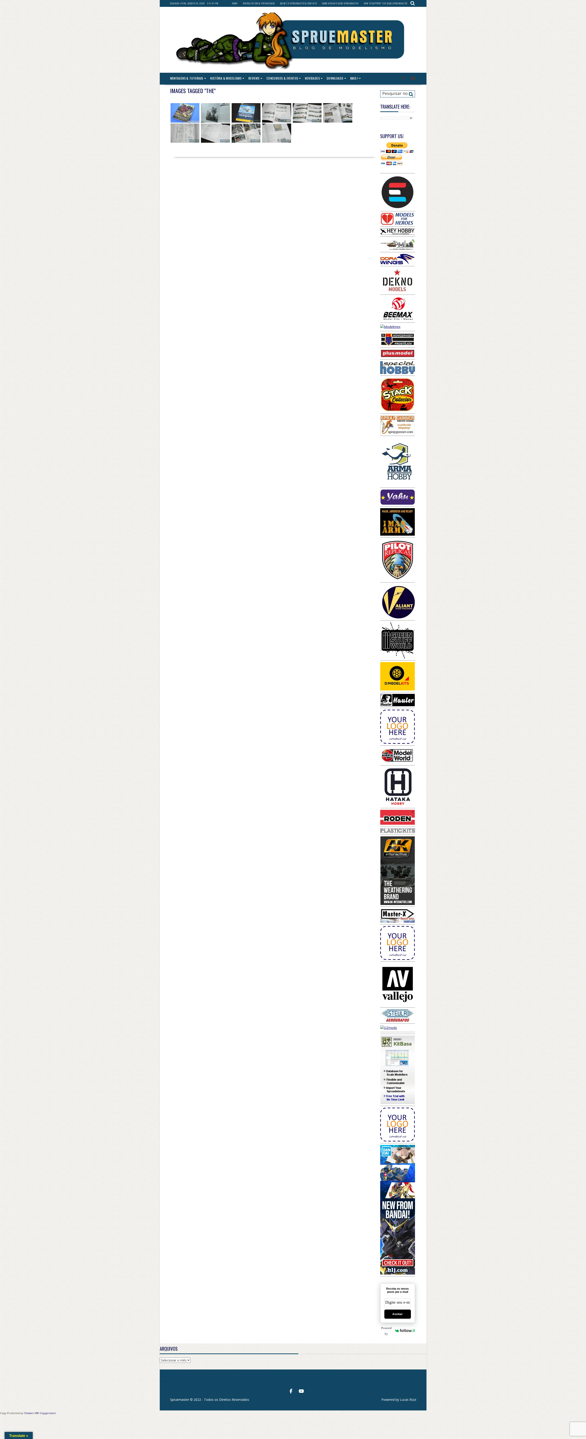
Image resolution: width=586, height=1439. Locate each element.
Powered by (386, 1330)
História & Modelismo (225, 78)
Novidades (312, 78)
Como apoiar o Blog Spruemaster (340, 3)
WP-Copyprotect (45, 1413)
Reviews (254, 78)
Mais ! (354, 78)
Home (235, 3)
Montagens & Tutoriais (186, 78)
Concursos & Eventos (282, 78)
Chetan (28, 1413)
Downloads (335, 78)
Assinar (397, 1314)
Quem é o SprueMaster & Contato (298, 3)
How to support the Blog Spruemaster (385, 3)
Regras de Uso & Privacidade (259, 3)
